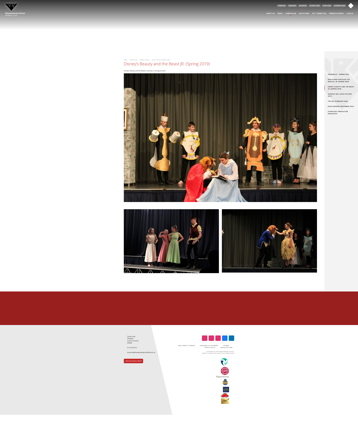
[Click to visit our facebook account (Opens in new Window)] (224, 338)
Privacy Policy (210, 347)
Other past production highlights (338, 113)
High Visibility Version (186, 345)
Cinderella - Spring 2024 (338, 74)
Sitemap (226, 345)
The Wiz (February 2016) (338, 101)
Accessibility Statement (209, 345)
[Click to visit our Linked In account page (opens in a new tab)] (231, 338)
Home (125, 60)
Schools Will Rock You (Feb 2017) (340, 95)
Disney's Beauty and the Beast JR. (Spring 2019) (341, 88)
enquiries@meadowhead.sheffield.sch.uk (141, 352)
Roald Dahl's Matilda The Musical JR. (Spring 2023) (339, 80)
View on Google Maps (133, 361)
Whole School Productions (161, 60)
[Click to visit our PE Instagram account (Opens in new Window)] (211, 338)
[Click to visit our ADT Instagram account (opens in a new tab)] (218, 338)
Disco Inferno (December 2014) (341, 106)
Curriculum (133, 60)
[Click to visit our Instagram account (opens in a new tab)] (204, 338)
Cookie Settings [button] (226, 347)
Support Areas (144, 60)
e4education (229, 353)
